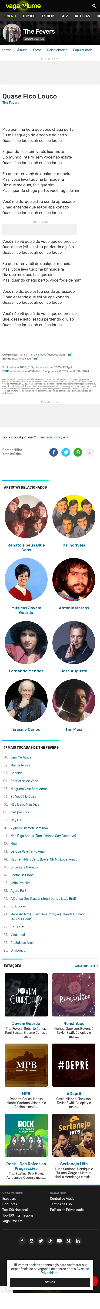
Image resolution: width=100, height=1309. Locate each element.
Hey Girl (16, 820)
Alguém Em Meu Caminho (29, 828)
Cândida (16, 773)
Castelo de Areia (22, 943)
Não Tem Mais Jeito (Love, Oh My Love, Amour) (45, 859)
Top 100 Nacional (15, 1210)
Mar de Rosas (20, 765)
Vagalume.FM (84, 966)
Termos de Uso (61, 1204)
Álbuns (22, 50)
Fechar (50, 1282)
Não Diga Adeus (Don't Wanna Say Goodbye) (43, 836)
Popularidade (83, 50)
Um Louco (18, 951)
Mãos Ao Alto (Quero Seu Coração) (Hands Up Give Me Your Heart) (47, 916)
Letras (6, 50)
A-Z (65, 16)
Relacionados (57, 50)
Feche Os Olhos (21, 875)
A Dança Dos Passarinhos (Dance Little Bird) (43, 899)
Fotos (37, 50)
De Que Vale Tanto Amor (28, 852)
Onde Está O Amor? (24, 867)
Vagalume (23, 6)
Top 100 (29, 16)
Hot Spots (9, 1204)
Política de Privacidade (67, 1210)
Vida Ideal (17, 935)
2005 (23, 367)
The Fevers (39, 31)
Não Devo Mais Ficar (25, 805)
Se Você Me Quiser (24, 797)
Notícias (82, 16)
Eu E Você (17, 906)
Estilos (48, 16)
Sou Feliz (17, 927)
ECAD (5, 371)
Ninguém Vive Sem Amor (28, 789)
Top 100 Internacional (18, 1215)
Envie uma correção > (52, 437)
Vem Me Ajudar (21, 757)
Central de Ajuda (62, 1199)
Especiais (9, 1199)
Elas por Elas (19, 812)
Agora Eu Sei (19, 891)
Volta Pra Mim (20, 883)
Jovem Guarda (34, 38)
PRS (69, 354)
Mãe (13, 844)
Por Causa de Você (24, 781)
